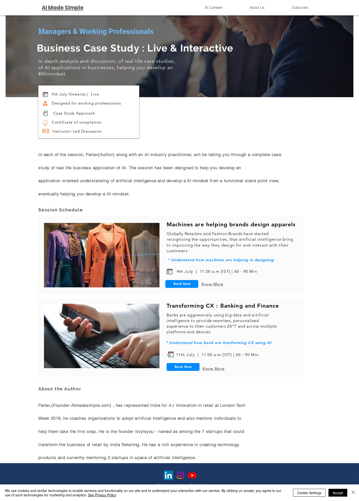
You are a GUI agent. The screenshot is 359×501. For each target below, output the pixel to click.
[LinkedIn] (168, 475)
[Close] (353, 492)
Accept (338, 492)
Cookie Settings (309, 492)
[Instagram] (180, 475)
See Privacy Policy (102, 494)
